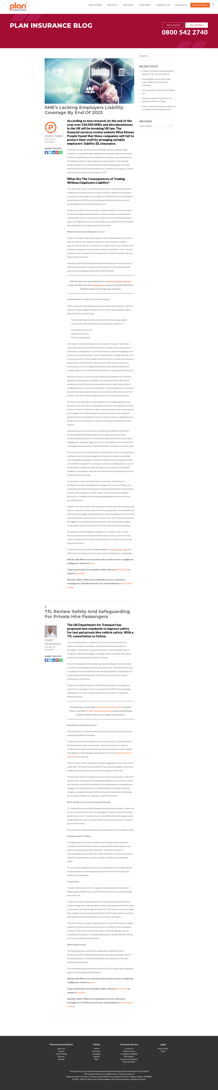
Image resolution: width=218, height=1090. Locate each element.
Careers (61, 1051)
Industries (95, 5)
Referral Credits (129, 1062)
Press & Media (61, 1054)
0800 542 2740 (185, 32)
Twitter (96, 1048)
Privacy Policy (163, 1048)
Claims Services (129, 1051)
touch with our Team (119, 549)
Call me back (196, 25)
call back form (98, 285)
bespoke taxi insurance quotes (109, 707)
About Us (61, 1048)
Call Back (181, 5)
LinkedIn (96, 1056)
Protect (112, 5)
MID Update (129, 1056)
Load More (89, 1025)
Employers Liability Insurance (118, 281)
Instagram (96, 1054)
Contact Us (163, 5)
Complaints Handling (129, 1054)
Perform (144, 5)
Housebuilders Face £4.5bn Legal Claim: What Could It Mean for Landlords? (156, 82)
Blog (96, 1059)
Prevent (128, 5)
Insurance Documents (129, 1059)
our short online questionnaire (98, 711)
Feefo (92, 563)
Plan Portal (200, 5)
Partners (61, 1056)
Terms (163, 1051)
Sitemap (61, 1059)
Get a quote (173, 25)
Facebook (96, 1051)
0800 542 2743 (121, 569)
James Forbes (54, 135)
